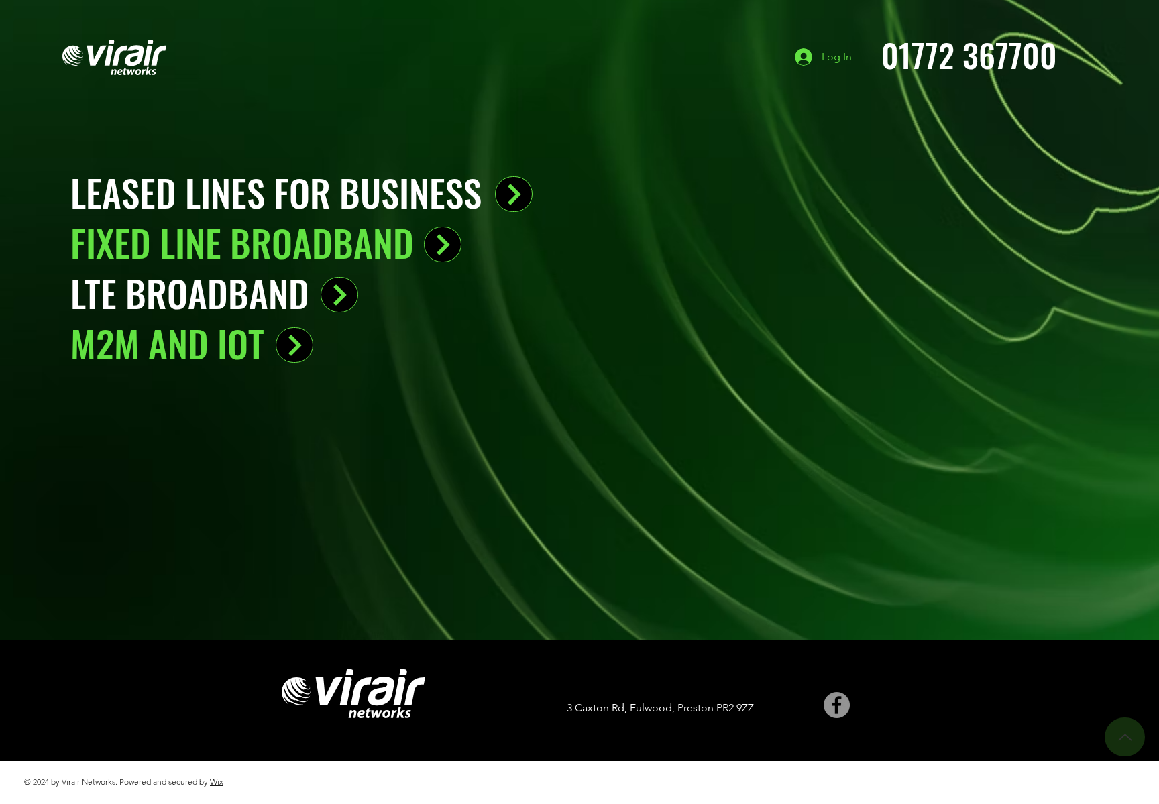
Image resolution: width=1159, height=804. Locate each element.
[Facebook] (837, 705)
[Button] (514, 194)
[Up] (1125, 736)
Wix (216, 782)
